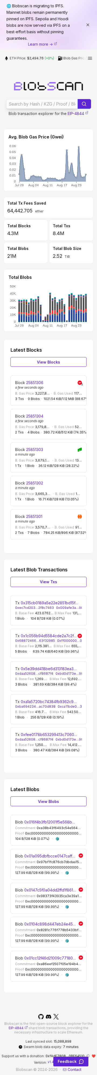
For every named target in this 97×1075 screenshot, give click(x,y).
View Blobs (48, 801)
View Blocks (48, 362)
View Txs (48, 581)
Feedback (67, 1061)
